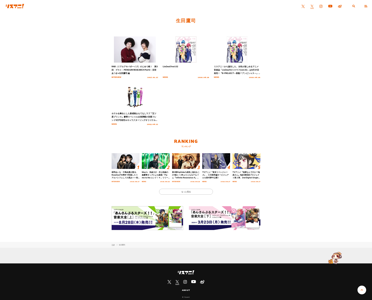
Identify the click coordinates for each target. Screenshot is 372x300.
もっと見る (186, 192)
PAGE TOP (361, 290)
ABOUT (186, 290)
